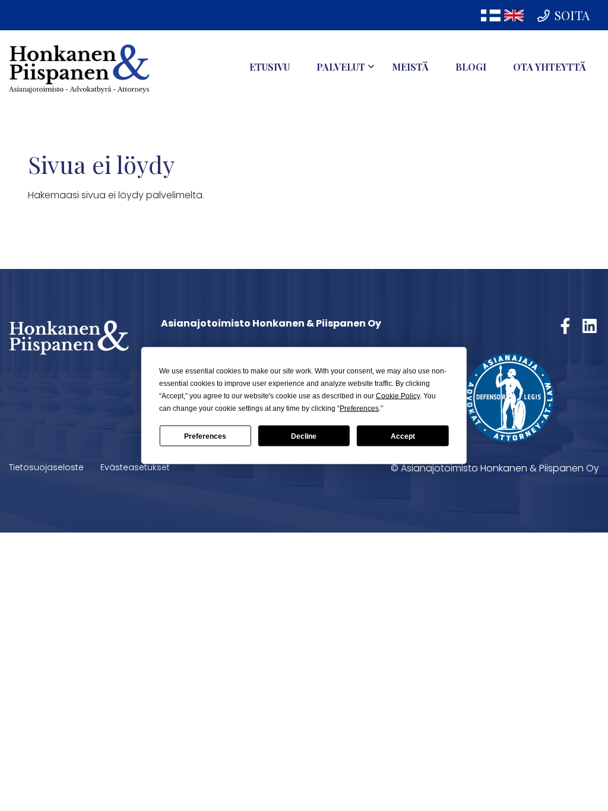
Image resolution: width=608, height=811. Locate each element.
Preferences (205, 436)
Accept (403, 436)
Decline (303, 436)
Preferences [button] (359, 408)
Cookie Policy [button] (398, 396)
